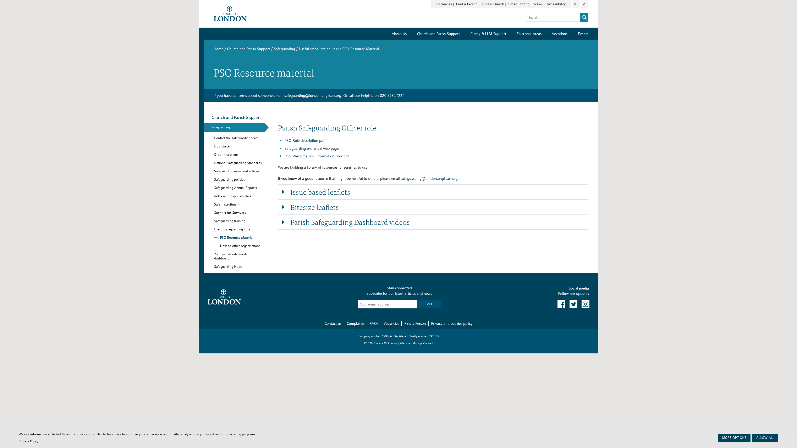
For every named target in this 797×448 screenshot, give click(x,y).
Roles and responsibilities (232, 196)
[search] (584, 17)
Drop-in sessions (226, 155)
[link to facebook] (561, 304)
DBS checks (222, 146)
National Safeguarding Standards (238, 163)
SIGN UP (429, 304)
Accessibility (556, 4)
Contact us (332, 323)
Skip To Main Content (451, 16)
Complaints (355, 323)
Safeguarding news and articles (236, 171)
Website (405, 343)
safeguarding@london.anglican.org (312, 95)
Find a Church (493, 4)
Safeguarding (519, 4)
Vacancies (444, 4)
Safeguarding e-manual (303, 148)
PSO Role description (301, 140)
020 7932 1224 (392, 95)
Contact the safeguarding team (236, 138)
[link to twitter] (573, 304)
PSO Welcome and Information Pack (313, 156)
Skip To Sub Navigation (299, 243)
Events (583, 34)
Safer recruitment (226, 204)
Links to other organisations (240, 246)
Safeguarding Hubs (228, 267)
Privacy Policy (28, 441)
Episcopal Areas (529, 34)
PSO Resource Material (236, 238)
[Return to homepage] (230, 13)
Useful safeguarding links (319, 49)
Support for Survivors (230, 213)
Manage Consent (422, 343)
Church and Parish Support (438, 34)
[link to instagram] (585, 304)
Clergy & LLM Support (488, 34)
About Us (399, 34)
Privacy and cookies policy (452, 323)
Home (218, 49)
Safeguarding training (229, 221)
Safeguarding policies (229, 179)
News (538, 4)
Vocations (559, 34)
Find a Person (467, 4)
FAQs (374, 323)
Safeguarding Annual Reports (235, 188)
